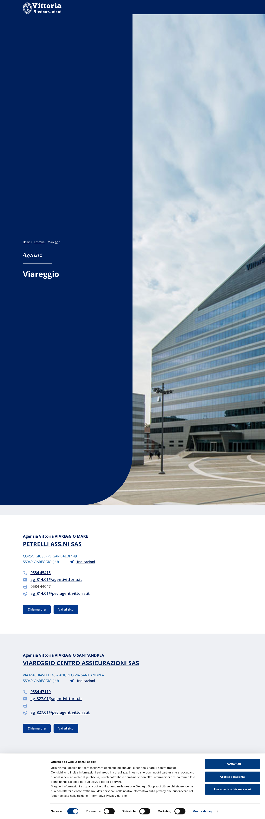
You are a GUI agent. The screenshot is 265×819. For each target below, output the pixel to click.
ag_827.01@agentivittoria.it (56, 698)
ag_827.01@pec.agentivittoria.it (60, 712)
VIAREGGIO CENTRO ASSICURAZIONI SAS (81, 663)
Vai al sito (66, 609)
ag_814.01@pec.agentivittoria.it (60, 593)
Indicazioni (85, 561)
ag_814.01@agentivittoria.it (56, 579)
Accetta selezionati (232, 776)
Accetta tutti (232, 764)
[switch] (109, 811)
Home (26, 242)
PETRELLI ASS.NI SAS (52, 544)
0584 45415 (40, 572)
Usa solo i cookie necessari (232, 789)
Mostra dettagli (203, 811)
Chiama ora (37, 609)
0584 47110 (40, 691)
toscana (39, 242)
